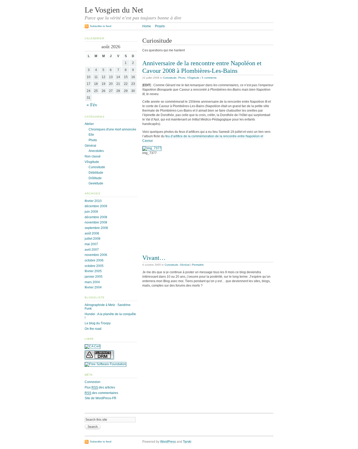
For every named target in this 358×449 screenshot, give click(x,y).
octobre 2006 (94, 260)
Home (146, 26)
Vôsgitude (193, 77)
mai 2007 (91, 244)
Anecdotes (96, 151)
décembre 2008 (96, 217)
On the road (93, 329)
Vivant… (154, 257)
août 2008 (92, 233)
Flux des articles (100, 387)
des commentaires (101, 393)
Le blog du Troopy (98, 323)
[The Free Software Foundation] (105, 364)
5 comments (209, 77)
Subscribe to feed (100, 26)
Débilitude (96, 172)
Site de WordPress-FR (100, 398)
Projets (160, 26)
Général (184, 264)
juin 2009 (91, 211)
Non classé (93, 156)
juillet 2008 (92, 238)
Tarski (187, 441)
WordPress (168, 441)
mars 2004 (92, 282)
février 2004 (93, 287)
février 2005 (93, 271)
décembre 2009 (96, 206)
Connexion (92, 382)
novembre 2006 (96, 255)
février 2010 (93, 201)
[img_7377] (151, 148)
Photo (182, 77)
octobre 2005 (94, 266)
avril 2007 (92, 249)
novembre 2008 (96, 222)
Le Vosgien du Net (114, 10)
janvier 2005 (93, 276)
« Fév (91, 104)
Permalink (198, 264)
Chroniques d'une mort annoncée (112, 129)
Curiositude (170, 77)
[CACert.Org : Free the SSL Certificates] (92, 346)
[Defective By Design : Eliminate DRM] (99, 358)
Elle (91, 134)
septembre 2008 (96, 228)
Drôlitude (95, 178)
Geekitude (96, 183)
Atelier (89, 124)
